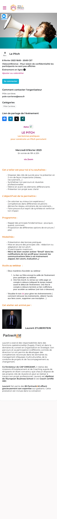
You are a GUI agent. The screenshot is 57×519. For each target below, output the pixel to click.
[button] (24, 70)
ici (23, 293)
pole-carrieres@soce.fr (13, 96)
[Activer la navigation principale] (4, 8)
